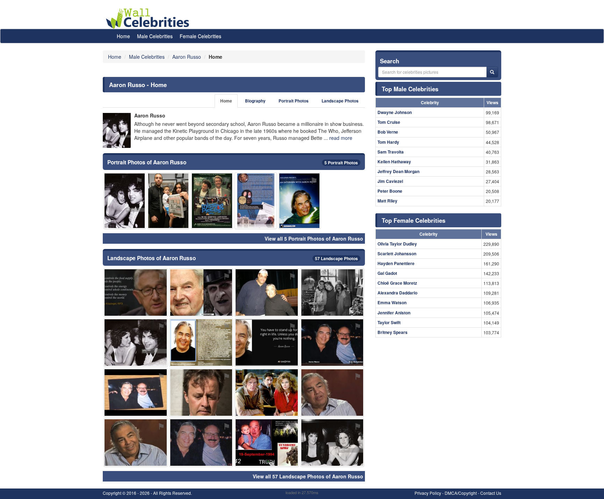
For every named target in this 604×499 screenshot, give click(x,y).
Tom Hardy (388, 142)
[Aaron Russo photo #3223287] (201, 442)
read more (340, 137)
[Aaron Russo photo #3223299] (201, 342)
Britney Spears (393, 332)
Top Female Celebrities (413, 220)
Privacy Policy (428, 493)
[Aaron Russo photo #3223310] (267, 292)
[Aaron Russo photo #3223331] (332, 442)
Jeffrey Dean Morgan (398, 171)
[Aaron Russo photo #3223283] (332, 392)
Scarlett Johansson (397, 253)
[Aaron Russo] (117, 130)
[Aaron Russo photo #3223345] (256, 200)
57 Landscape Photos (336, 258)
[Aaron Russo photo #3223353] (201, 392)
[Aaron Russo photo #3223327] (332, 342)
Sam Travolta (391, 152)
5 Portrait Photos (341, 162)
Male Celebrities (155, 36)
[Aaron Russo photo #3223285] (135, 442)
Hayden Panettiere (396, 263)
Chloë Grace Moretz (397, 283)
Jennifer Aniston (394, 312)
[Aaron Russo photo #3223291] (135, 292)
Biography (255, 101)
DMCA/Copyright (461, 493)
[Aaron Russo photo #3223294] (332, 292)
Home (123, 36)
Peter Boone (390, 191)
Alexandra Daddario (397, 293)
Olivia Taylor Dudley (397, 244)
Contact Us (490, 493)
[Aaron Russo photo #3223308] (201, 292)
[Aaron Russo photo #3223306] (267, 342)
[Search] (492, 72)
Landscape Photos (340, 101)
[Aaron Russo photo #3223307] (135, 342)
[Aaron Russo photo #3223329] (267, 442)
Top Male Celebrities (410, 89)
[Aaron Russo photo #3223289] (135, 392)
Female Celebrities (200, 36)
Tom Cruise (389, 122)
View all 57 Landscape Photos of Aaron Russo (308, 476)
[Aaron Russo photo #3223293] (124, 200)
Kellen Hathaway (394, 161)
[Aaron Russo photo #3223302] (299, 200)
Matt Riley (387, 201)
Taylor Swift (389, 322)
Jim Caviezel (390, 181)
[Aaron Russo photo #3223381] (168, 200)
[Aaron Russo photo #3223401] (212, 200)
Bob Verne (388, 132)
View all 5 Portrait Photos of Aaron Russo (314, 238)
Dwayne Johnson (395, 112)
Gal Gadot (387, 273)
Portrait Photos (294, 101)
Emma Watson (392, 302)
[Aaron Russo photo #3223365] (267, 392)
